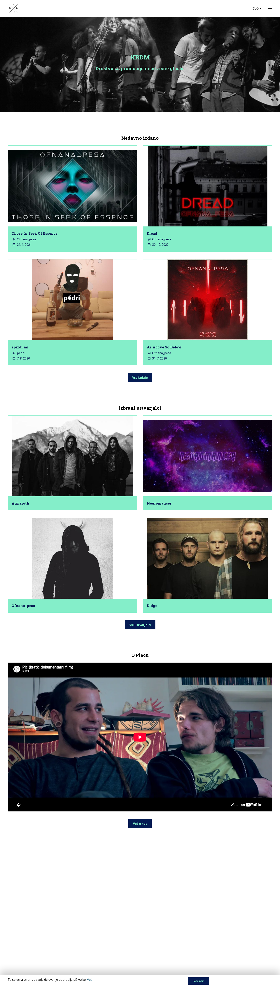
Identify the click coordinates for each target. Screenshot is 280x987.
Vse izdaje (140, 378)
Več (89, 979)
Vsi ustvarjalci (140, 625)
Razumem (198, 981)
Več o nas (140, 824)
